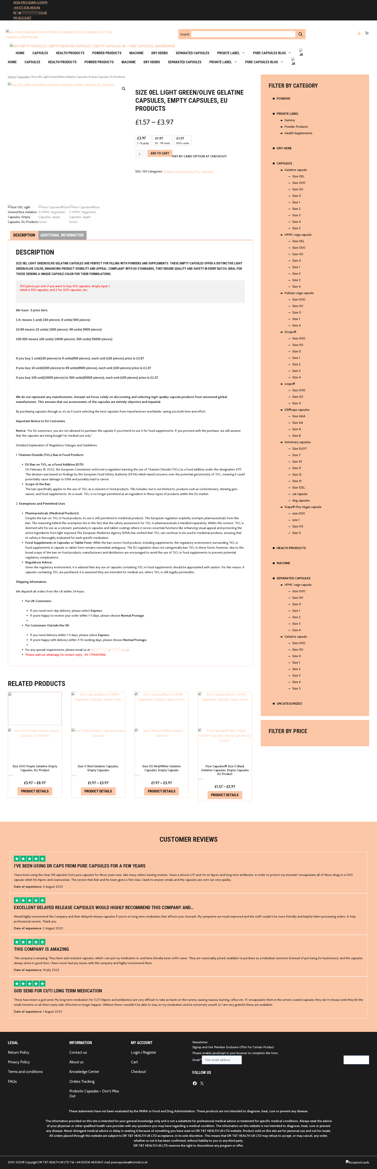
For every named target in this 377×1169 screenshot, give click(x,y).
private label (228, 53)
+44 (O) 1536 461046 (26, 7)
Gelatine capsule (175, 171)
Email (197, 1060)
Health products (70, 53)
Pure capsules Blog (269, 53)
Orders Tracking (81, 1081)
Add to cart (160, 153)
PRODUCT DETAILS (35, 791)
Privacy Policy (19, 1062)
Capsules (40, 53)
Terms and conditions (25, 1071)
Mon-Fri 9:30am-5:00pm (30, 2)
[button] (123, 88)
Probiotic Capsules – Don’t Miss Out (94, 1093)
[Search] (300, 34)
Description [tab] (24, 235)
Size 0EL (193, 171)
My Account (22, 18)
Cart (134, 1062)
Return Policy (18, 1052)
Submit (356, 1060)
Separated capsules (192, 53)
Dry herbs (159, 53)
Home (20, 53)
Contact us (78, 1052)
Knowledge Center (84, 1071)
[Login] (359, 33)
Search (184, 34)
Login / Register (143, 1052)
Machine (136, 53)
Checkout (138, 1071)
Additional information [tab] (61, 235)
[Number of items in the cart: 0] (366, 33)
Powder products (107, 53)
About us (76, 1062)
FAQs (12, 1081)
